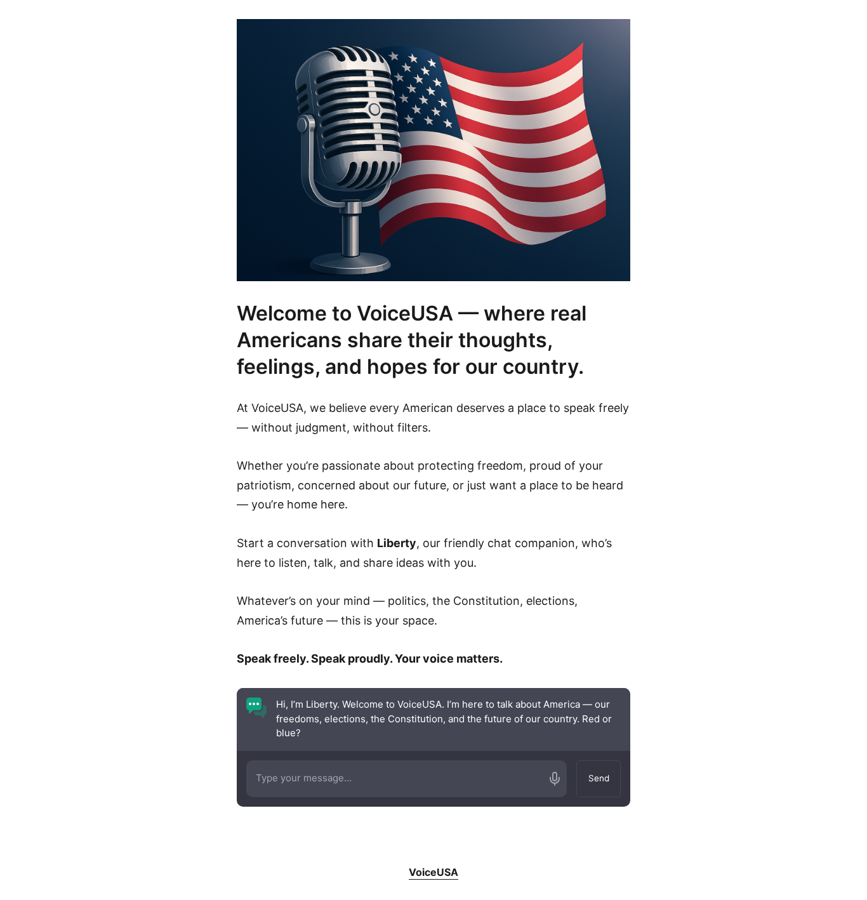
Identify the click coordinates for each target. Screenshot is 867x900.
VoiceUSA (433, 872)
